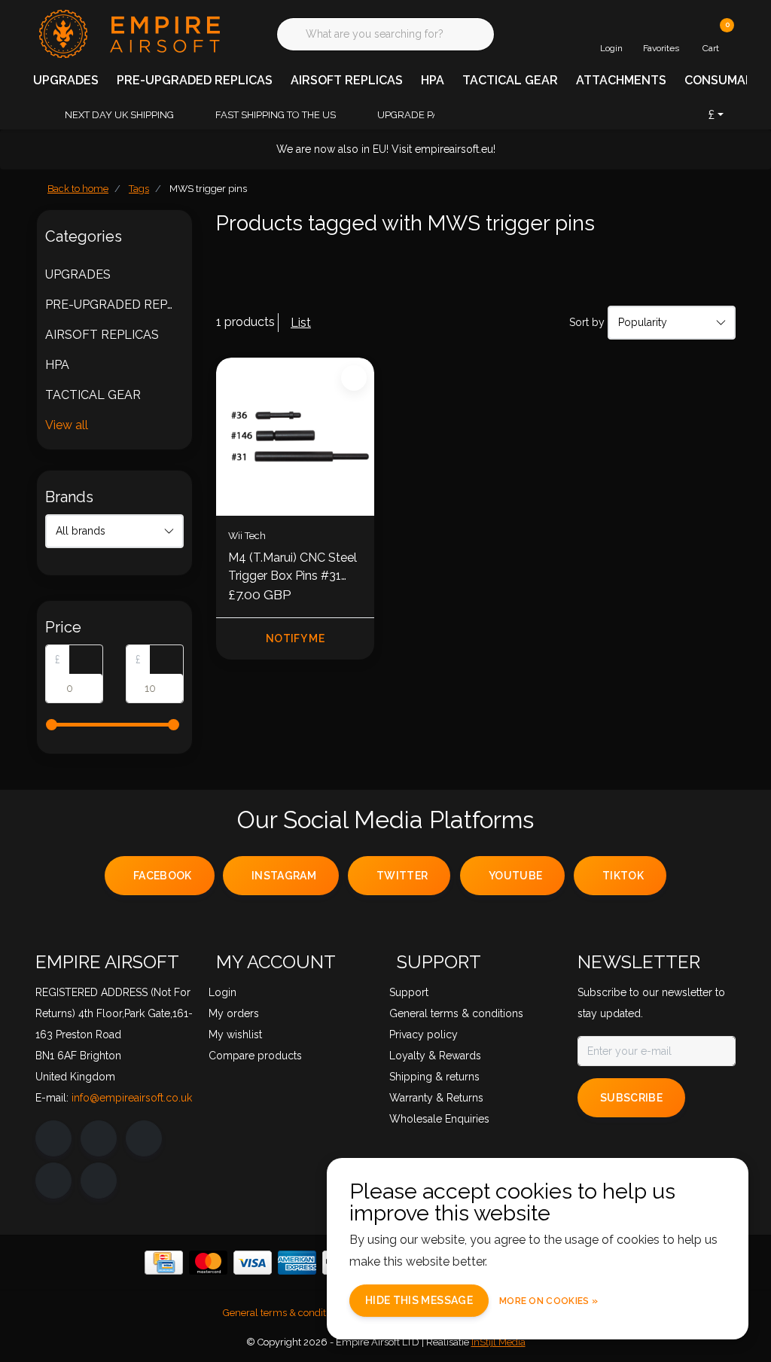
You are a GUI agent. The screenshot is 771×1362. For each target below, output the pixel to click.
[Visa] (252, 1263)
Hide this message (419, 1300)
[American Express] (297, 1263)
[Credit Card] (164, 1263)
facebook (162, 876)
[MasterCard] (208, 1263)
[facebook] (53, 1138)
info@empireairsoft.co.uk (132, 1098)
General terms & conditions (283, 1312)
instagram (283, 876)
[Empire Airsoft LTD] (127, 33)
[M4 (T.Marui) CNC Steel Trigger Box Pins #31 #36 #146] (295, 437)
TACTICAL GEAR (510, 80)
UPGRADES (66, 80)
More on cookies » (548, 1301)
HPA (432, 80)
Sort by (587, 322)
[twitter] (144, 1138)
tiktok (623, 876)
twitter (402, 876)
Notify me (295, 638)
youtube (515, 876)
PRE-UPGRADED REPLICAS (195, 80)
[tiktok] (99, 1180)
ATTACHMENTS (621, 80)
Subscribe (631, 1098)
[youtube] (53, 1180)
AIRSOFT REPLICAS (347, 80)
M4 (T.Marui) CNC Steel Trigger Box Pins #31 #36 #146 (292, 567)
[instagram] (99, 1138)
